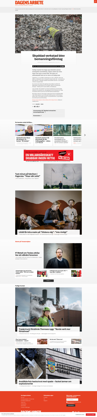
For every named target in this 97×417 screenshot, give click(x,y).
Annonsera (23, 405)
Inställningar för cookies (80, 414)
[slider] (62, 66)
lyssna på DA (38, 104)
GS (44, 399)
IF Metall (45, 397)
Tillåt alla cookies (90, 414)
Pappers (45, 400)
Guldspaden (23, 404)
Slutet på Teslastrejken (22, 241)
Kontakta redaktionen (26, 400)
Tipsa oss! (23, 402)
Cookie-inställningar (25, 407)
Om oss (22, 397)
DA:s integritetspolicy (71, 403)
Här (73, 9)
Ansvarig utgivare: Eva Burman (27, 399)
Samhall (42, 104)
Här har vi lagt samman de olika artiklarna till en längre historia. (45, 99)
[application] (48, 66)
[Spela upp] (33, 66)
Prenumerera (71, 405)
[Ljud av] (60, 66)
